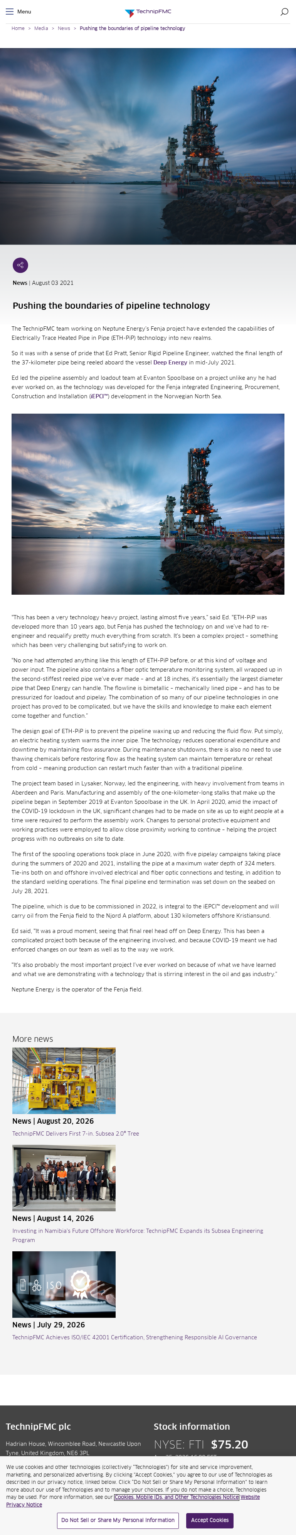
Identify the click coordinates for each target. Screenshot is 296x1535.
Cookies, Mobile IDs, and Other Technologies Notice (177, 1497)
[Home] (148, 11)
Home (18, 29)
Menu (11, 12)
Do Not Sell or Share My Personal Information (118, 1520)
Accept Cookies (210, 1520)
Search (284, 12)
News (64, 29)
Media (41, 29)
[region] (148, 1495)
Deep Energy (170, 363)
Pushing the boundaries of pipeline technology (132, 29)
